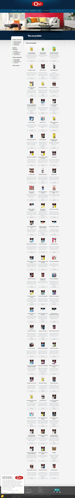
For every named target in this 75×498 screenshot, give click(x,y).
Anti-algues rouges (31, 70)
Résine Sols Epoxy (54, 383)
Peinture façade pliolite (54, 261)
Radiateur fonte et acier (31, 383)
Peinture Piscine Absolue (54, 296)
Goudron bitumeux (42, 139)
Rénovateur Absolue (43, 383)
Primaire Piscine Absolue (43, 365)
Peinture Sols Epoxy (43, 330)
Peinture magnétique (54, 278)
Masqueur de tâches (43, 174)
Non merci (5, 492)
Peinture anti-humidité (54, 209)
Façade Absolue (31, 122)
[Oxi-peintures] (37, 3)
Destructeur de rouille (54, 87)
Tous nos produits (31, 43)
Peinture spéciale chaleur (54, 330)
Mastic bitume (54, 174)
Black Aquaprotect (54, 70)
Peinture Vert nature (54, 348)
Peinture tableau (31, 348)
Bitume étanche (43, 70)
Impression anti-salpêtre (31, 157)
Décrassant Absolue (43, 87)
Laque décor (54, 157)
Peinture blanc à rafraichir (54, 226)
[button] (2, 496)
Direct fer (43, 104)
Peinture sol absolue (32, 330)
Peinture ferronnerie (31, 278)
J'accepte (20, 492)
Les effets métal (32, 174)
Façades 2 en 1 (43, 122)
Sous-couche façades (31, 417)
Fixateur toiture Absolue (31, 139)
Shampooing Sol (43, 400)
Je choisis (12, 492)
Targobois (54, 452)
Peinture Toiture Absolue (43, 348)
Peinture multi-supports (42, 296)
